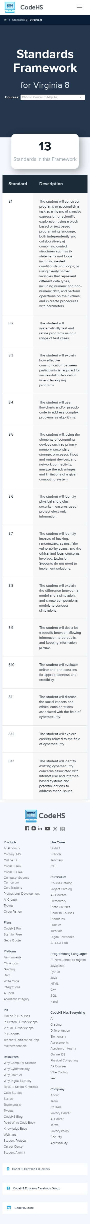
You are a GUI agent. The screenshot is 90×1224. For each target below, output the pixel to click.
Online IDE (11, 860)
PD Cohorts (12, 1034)
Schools (56, 854)
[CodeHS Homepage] (26, 7)
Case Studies (13, 1093)
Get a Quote (12, 940)
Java (53, 978)
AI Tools (9, 993)
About (54, 1095)
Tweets (9, 1111)
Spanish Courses (62, 913)
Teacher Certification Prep (21, 1040)
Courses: (12, 97)
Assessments (59, 1043)
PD (6, 1010)
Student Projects (15, 1141)
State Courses (60, 907)
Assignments (13, 957)
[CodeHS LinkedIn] (40, 829)
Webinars (10, 1135)
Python (55, 972)
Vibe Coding (59, 1072)
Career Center (14, 1147)
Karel (54, 1002)
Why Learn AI (13, 1075)
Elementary (58, 901)
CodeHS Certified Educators (31, 1169)
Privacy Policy (59, 1131)
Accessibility (59, 1143)
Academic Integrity (16, 999)
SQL (53, 996)
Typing (8, 906)
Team (54, 1101)
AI (51, 1019)
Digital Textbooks (62, 937)
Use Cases (58, 842)
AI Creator (11, 900)
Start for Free (13, 934)
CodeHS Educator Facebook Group (36, 1188)
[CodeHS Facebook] (27, 829)
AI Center (57, 1119)
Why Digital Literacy (17, 1081)
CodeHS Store (24, 1208)
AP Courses (58, 895)
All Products (12, 848)
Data (7, 975)
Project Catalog (61, 889)
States (8, 1099)
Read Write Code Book (19, 1123)
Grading (9, 969)
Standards (18, 19)
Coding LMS (12, 854)
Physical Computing (64, 1060)
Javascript (57, 966)
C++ (53, 990)
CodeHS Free (13, 872)
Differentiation (60, 1031)
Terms (54, 1125)
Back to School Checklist (21, 1087)
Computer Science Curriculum (16, 880)
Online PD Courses (17, 1016)
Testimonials (12, 1105)
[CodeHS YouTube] (47, 829)
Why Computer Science (20, 1063)
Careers (56, 1107)
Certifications (13, 888)
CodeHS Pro (12, 866)
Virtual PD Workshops (19, 1028)
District (55, 848)
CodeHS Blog (13, 1117)
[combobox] (52, 97)
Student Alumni (14, 1153)
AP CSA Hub (59, 943)
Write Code (11, 981)
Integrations (12, 987)
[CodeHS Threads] (62, 829)
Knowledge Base (15, 1129)
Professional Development (22, 894)
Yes (52, 1078)
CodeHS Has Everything (67, 1012)
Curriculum (58, 877)
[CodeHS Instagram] (34, 829)
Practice (56, 925)
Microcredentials (15, 1046)
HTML (54, 984)
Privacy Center (60, 1113)
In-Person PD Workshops (21, 1022)
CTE (53, 866)
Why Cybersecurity (17, 1069)
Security (56, 1137)
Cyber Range (13, 912)
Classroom (11, 963)
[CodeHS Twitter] (55, 829)
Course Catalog (61, 883)
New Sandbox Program (70, 960)
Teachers (56, 860)
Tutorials (56, 931)
